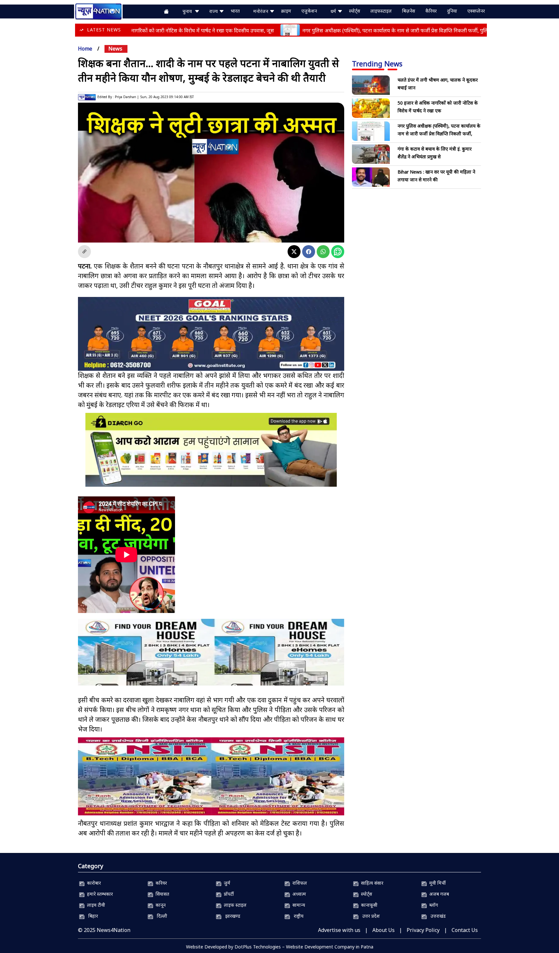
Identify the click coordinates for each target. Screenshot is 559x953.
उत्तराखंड (436, 916)
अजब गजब (438, 894)
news (115, 48)
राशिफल (298, 883)
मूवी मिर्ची (436, 883)
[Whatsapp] (323, 251)
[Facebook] (308, 251)
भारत (235, 11)
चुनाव (188, 11)
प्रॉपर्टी (227, 894)
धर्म (334, 11)
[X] (294, 251)
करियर (160, 883)
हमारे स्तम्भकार (98, 894)
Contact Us (465, 930)
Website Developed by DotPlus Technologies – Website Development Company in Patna (279, 947)
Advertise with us (339, 930)
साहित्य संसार (370, 883)
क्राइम (286, 11)
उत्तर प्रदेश (369, 916)
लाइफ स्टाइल (234, 905)
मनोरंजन (261, 11)
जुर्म (225, 883)
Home (85, 48)
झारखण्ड (230, 916)
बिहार (91, 916)
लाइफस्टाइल (381, 11)
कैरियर (431, 11)
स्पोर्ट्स (354, 11)
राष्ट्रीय (296, 916)
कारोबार (92, 883)
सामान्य (297, 905)
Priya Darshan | (127, 97)
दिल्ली (160, 916)
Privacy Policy (423, 930)
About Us (383, 930)
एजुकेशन (309, 11)
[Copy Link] (84, 251)
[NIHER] (211, 658)
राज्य (214, 11)
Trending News (377, 63)
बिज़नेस (408, 11)
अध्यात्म (298, 894)
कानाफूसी (368, 905)
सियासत (161, 894)
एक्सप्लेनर (476, 11)
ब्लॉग (432, 905)
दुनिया (452, 11)
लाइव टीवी (94, 905)
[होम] (98, 10)
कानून (159, 905)
